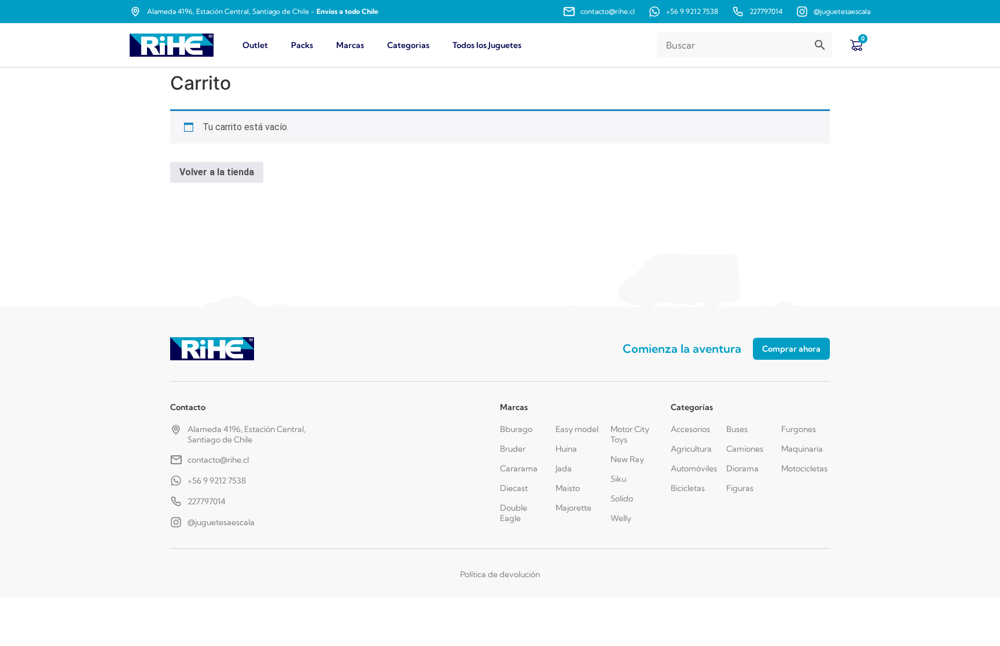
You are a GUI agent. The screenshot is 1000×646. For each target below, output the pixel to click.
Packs (302, 45)
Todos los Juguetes (487, 45)
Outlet (255, 45)
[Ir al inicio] (172, 45)
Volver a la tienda (216, 172)
